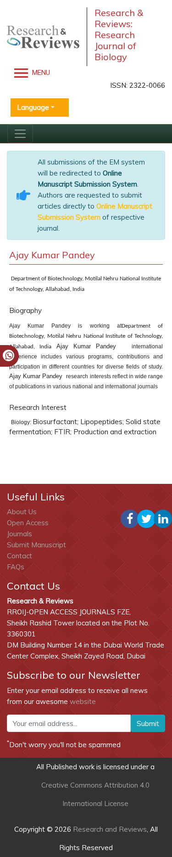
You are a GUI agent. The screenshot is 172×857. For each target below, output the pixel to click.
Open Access (28, 522)
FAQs (15, 566)
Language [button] (33, 107)
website (83, 701)
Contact (19, 555)
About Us (22, 511)
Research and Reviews (109, 829)
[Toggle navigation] (20, 134)
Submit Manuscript (36, 544)
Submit (148, 723)
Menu (40, 72)
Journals (19, 533)
